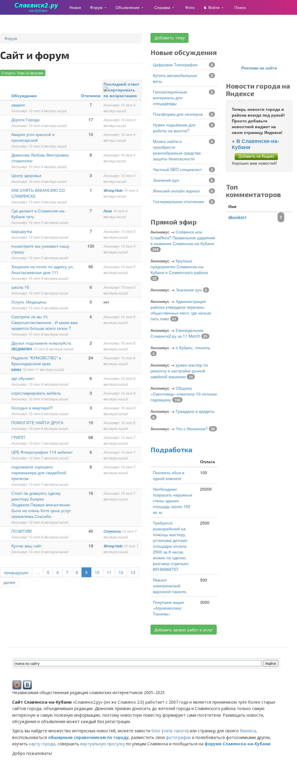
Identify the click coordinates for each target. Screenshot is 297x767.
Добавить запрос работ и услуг (183, 629)
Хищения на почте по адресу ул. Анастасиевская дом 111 (42, 269)
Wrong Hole (113, 190)
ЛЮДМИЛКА (21, 349)
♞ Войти (212, 7)
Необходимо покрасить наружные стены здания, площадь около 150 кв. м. (172, 500)
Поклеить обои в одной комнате (168, 475)
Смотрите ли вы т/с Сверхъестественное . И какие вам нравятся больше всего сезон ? (44, 322)
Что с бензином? (192, 428)
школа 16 (20, 287)
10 (97, 572)
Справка (162, 7)
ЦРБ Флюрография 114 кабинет (42, 452)
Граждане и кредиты (195, 411)
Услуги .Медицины (28, 302)
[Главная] (38, 7)
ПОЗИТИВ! (21, 531)
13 (133, 572)
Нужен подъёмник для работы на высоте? (174, 127)
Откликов (91, 95)
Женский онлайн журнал (176, 191)
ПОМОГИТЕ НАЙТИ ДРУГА (37, 422)
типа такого (175, 730)
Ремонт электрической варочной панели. (170, 585)
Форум (97, 7)
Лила (108, 211)
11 (109, 572)
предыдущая (16, 572)
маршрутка (21, 231)
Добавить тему (169, 38)
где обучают (22, 378)
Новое (75, 7)
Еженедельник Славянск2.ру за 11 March (177, 333)
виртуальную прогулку (102, 743)
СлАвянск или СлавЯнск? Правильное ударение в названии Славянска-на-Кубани (183, 237)
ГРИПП (18, 437)
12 (121, 572)
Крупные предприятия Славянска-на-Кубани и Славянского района (179, 266)
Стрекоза (112, 531)
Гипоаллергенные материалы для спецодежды (170, 97)
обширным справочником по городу (88, 737)
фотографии (178, 737)
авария (18, 105)
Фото (190, 7)
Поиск (240, 7)
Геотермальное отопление (178, 201)
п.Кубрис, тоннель (193, 347)
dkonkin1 (237, 217)
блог (156, 730)
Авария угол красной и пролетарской (33, 137)
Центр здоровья (26, 175)
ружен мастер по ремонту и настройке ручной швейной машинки (179, 370)
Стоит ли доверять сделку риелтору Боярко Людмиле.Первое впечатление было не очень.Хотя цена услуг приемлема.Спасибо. (41, 504)
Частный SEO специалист (177, 169)
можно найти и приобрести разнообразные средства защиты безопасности (177, 149)
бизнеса (248, 730)
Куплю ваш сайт (26, 546)
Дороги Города (25, 119)
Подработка (171, 449)
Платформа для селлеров (178, 114)
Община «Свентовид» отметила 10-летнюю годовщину (184, 393)
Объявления (128, 7)
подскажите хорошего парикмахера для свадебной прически (38, 472)
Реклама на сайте (259, 68)
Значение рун (166, 180)
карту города (42, 743)
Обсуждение (24, 95)
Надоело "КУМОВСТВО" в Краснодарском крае (36, 360)
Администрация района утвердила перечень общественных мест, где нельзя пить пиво (181, 309)
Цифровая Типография (175, 64)
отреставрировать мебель (36, 393)
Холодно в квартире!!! (32, 408)
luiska (16, 369)
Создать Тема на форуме (23, 72)
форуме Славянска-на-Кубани (237, 743)
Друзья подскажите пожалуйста (41, 343)
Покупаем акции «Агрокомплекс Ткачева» (168, 608)
